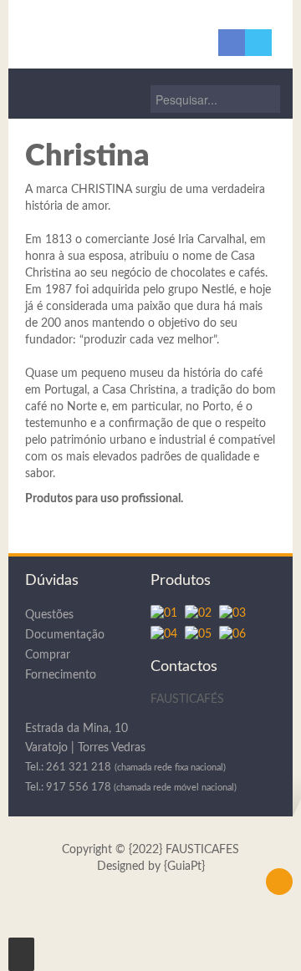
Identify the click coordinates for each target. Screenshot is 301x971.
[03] (234, 615)
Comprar (47, 655)
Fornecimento (60, 675)
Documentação (65, 635)
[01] (167, 615)
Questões (49, 615)
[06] (234, 636)
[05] (202, 636)
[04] (167, 636)
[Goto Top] (279, 881)
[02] (202, 615)
